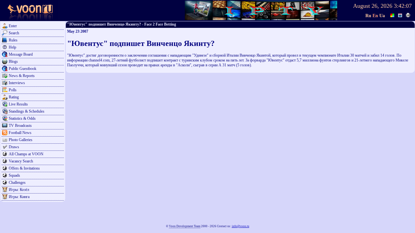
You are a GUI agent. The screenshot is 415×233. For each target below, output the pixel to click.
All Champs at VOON (26, 154)
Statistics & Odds (22, 118)
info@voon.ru (240, 226)
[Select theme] (392, 14)
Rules (13, 40)
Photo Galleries (20, 140)
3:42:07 (403, 6)
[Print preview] (408, 14)
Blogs (13, 61)
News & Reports (22, 75)
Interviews (17, 83)
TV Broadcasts (20, 125)
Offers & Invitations (24, 168)
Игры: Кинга (19, 196)
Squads (14, 175)
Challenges (17, 182)
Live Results (18, 104)
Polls (13, 90)
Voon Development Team (184, 226)
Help (12, 47)
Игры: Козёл (19, 189)
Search (14, 33)
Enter (13, 26)
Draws (14, 147)
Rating (14, 97)
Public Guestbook (22, 68)
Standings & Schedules (26, 111)
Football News (20, 132)
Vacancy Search (21, 161)
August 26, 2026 (372, 6)
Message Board (21, 54)
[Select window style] (400, 14)
